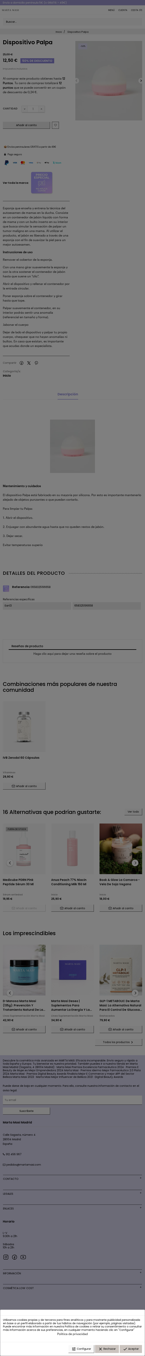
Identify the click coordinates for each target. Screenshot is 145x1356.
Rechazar (107, 1349)
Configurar (81, 1349)
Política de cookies (77, 1326)
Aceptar (131, 1349)
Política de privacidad (72, 1334)
